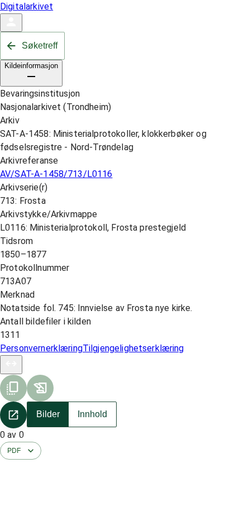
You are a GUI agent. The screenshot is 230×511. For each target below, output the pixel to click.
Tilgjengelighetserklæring (133, 348)
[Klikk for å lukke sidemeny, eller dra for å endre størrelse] (11, 364)
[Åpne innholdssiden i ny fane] (13, 415)
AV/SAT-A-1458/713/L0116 (56, 174)
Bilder (48, 414)
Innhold (92, 414)
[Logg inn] (11, 22)
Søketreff (40, 45)
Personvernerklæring (41, 348)
